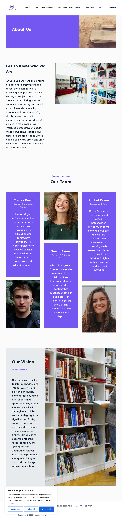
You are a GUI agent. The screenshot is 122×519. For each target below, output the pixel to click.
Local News (89, 8)
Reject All (31, 509)
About (101, 8)
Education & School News (69, 8)
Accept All (46, 509)
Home (27, 8)
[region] (31, 500)
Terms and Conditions (63, 506)
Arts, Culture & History (43, 8)
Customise (15, 509)
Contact (112, 8)
